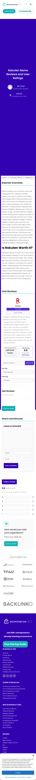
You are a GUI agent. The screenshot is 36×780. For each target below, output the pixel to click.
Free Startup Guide (15, 644)
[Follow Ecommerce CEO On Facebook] (11, 675)
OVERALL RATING (9, 482)
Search (28, 363)
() (33, 497)
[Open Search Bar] (26, 4)
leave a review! (26, 355)
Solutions (4, 177)
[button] (33, 756)
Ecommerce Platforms (16, 177)
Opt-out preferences (11, 777)
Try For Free (18, 309)
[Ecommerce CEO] (12, 4)
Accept (18, 773)
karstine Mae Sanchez (20, 89)
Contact (28, 777)
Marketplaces (29, 177)
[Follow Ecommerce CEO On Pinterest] (14, 675)
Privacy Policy (21, 777)
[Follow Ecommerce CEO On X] (7, 675)
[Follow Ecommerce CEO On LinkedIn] (4, 675)
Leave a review (9, 11)
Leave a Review (18, 312)
